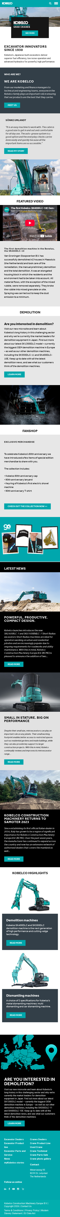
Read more (14, 664)
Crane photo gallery (40, 1158)
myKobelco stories (14, 1162)
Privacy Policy (32, 1210)
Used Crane (36, 1147)
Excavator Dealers (14, 1139)
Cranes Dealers (38, 1139)
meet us (12, 105)
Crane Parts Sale (39, 1155)
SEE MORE (30, 33)
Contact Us (26, 1206)
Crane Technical (38, 1151)
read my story (16, 151)
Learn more (14, 374)
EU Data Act (29, 1213)
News (7, 1158)
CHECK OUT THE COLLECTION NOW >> (27, 506)
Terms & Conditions (13, 1210)
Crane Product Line (40, 1143)
